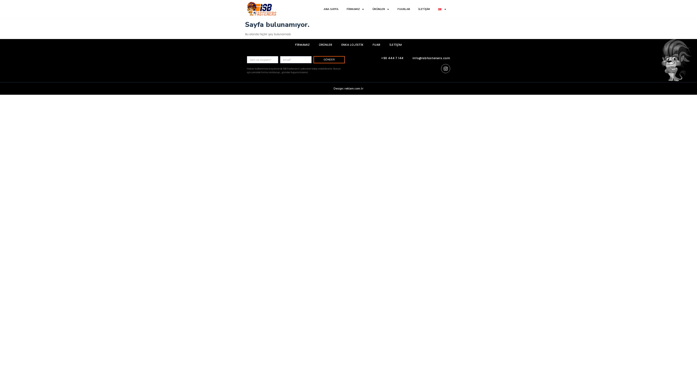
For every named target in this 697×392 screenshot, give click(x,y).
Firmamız (353, 9)
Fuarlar (404, 9)
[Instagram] (445, 68)
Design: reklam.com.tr (348, 89)
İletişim (424, 9)
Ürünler (378, 9)
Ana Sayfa (331, 9)
